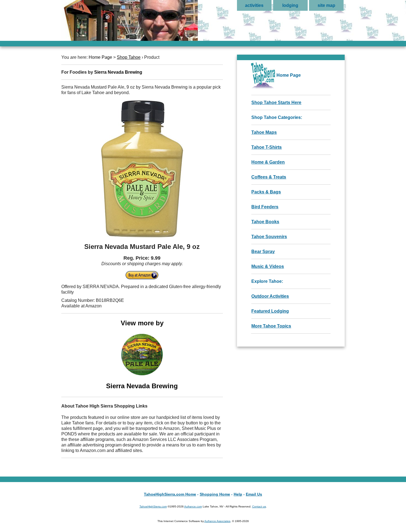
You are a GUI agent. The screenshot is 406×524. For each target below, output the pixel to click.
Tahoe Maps (264, 132)
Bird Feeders (264, 206)
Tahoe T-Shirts (266, 147)
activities (254, 5)
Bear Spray (263, 251)
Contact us (259, 506)
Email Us (254, 494)
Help (238, 494)
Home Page (100, 57)
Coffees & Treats (268, 177)
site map (326, 5)
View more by (142, 354)
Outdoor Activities (270, 296)
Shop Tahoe (129, 57)
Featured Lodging (270, 311)
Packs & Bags (266, 192)
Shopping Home (215, 494)
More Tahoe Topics (271, 326)
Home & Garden (268, 162)
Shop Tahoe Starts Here (276, 102)
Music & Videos (267, 266)
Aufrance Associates (217, 521)
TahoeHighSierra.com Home (170, 494)
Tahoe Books (265, 221)
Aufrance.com (193, 506)
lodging (290, 5)
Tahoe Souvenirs (269, 236)
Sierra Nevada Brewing (118, 72)
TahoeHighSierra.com (153, 506)
